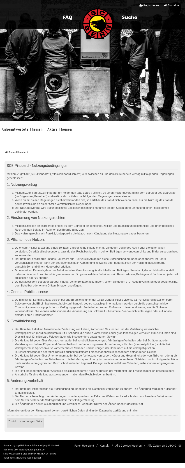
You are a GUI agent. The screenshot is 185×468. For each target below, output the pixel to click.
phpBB (19, 445)
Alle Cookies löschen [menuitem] (128, 445)
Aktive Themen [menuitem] (59, 129)
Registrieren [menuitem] (151, 5)
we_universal (16, 453)
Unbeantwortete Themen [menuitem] (22, 129)
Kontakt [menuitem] (104, 445)
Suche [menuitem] (129, 17)
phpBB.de (39, 449)
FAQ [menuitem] (67, 17)
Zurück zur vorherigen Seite (25, 421)
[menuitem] (10, 458)
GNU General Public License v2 (117, 299)
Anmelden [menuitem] (174, 5)
